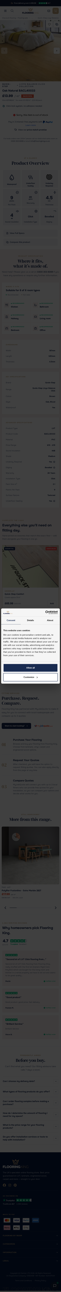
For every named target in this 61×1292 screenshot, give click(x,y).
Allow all (30, 668)
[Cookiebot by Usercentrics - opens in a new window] (45, 612)
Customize (29, 677)
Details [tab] (30, 620)
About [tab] (50, 620)
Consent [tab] (11, 620)
